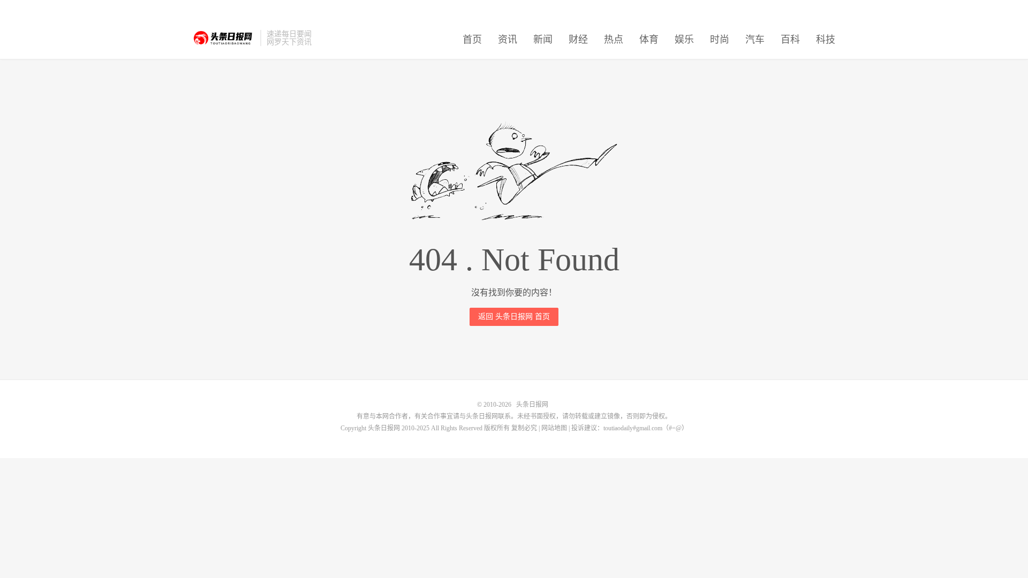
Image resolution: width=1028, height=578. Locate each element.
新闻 (543, 39)
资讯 (507, 39)
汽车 (755, 39)
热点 (613, 39)
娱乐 (684, 39)
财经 (578, 39)
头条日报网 (224, 38)
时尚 (719, 39)
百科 (790, 39)
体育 (649, 39)
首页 (472, 39)
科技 (825, 39)
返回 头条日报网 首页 (514, 317)
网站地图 (554, 428)
